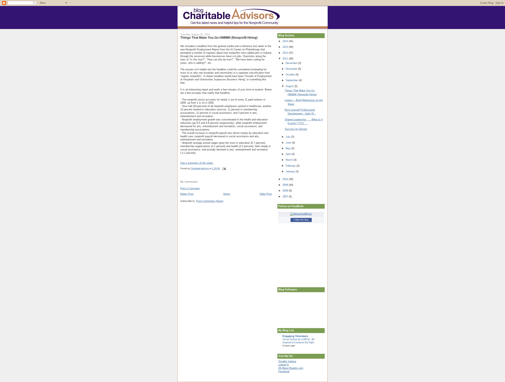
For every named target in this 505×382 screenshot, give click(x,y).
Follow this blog (301, 220)
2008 (285, 190)
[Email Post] (223, 168)
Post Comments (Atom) (209, 201)
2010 (285, 179)
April (289, 154)
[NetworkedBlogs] (301, 213)
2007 (285, 196)
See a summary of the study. (196, 162)
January (291, 171)
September (292, 80)
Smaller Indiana (287, 361)
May (288, 148)
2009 (285, 184)
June (289, 142)
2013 (285, 46)
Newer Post (187, 193)
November (292, 68)
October (291, 74)
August (290, 86)
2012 (285, 52)
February (291, 165)
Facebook (284, 371)
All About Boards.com (290, 368)
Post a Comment (190, 188)
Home (226, 193)
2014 (285, 41)
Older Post (266, 193)
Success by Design (296, 129)
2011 (285, 58)
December (292, 63)
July (288, 136)
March (290, 159)
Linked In (283, 364)
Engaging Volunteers (295, 336)
